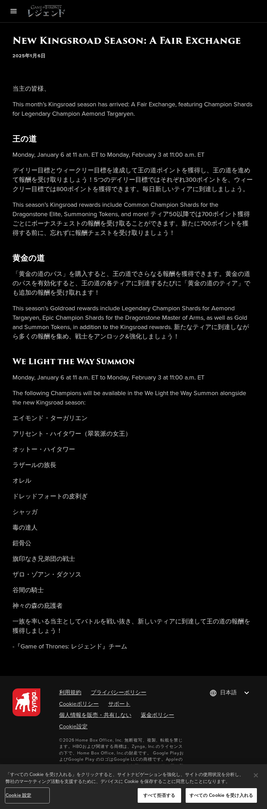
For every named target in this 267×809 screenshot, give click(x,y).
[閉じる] (256, 775)
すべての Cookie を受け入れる (221, 795)
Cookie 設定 (18, 795)
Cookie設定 (73, 726)
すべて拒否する (159, 795)
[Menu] (13, 11)
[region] (133, 786)
